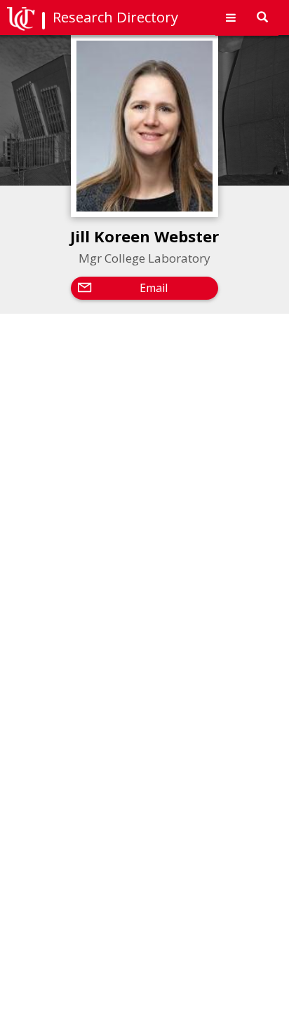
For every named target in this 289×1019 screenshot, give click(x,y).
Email (154, 288)
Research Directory (115, 17)
